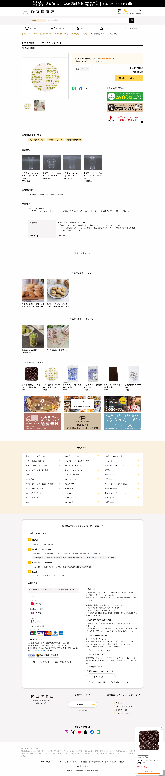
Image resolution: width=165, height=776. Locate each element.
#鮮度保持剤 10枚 (74, 139)
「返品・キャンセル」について (99, 650)
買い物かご (38, 553)
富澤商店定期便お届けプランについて (86, 553)
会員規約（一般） (122, 710)
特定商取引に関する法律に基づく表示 (94, 762)
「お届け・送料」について (39, 662)
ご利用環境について (95, 666)
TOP (42, 762)
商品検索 (49, 762)
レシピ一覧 (58, 762)
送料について (50, 553)
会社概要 (83, 710)
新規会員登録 (48, 544)
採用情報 (121, 762)
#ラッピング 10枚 (37, 139)
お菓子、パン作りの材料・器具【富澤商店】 (36, 34)
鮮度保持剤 (75, 34)
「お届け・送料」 (96, 557)
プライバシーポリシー (124, 713)
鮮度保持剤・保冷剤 (61, 34)
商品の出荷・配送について (118, 88)
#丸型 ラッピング (55, 139)
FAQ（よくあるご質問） (124, 706)
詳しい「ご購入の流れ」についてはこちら (49, 575)
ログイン (37, 544)
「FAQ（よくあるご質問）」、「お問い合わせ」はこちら (108, 682)
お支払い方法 (61, 567)
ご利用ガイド (120, 703)
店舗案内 (113, 762)
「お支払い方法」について (61, 662)
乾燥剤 (85, 34)
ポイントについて (63, 553)
